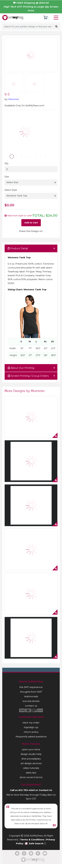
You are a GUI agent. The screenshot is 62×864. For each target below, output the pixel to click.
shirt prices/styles (31, 758)
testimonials (31, 696)
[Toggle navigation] (56, 18)
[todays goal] (31, 594)
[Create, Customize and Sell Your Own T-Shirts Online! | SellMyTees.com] (12, 17)
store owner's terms (31, 777)
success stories (31, 701)
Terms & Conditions (32, 839)
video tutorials (31, 768)
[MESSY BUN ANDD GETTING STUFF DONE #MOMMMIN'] (31, 505)
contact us (31, 705)
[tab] (31, 249)
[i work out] (31, 638)
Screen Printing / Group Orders (29, 375)
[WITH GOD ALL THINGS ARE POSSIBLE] (31, 417)
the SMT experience (31, 687)
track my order (31, 722)
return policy (31, 731)
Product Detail (18, 248)
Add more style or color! (19, 215)
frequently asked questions (31, 736)
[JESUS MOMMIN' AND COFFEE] (31, 461)
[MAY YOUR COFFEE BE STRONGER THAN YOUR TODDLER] (31, 549)
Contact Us (45, 790)
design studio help (31, 754)
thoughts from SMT (31, 691)
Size (7, 176)
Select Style (11, 190)
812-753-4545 (26, 790)
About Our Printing (22, 368)
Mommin (13, 99)
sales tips (31, 772)
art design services (31, 763)
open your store (31, 749)
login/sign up (31, 727)
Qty (6, 163)
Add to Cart (31, 222)
